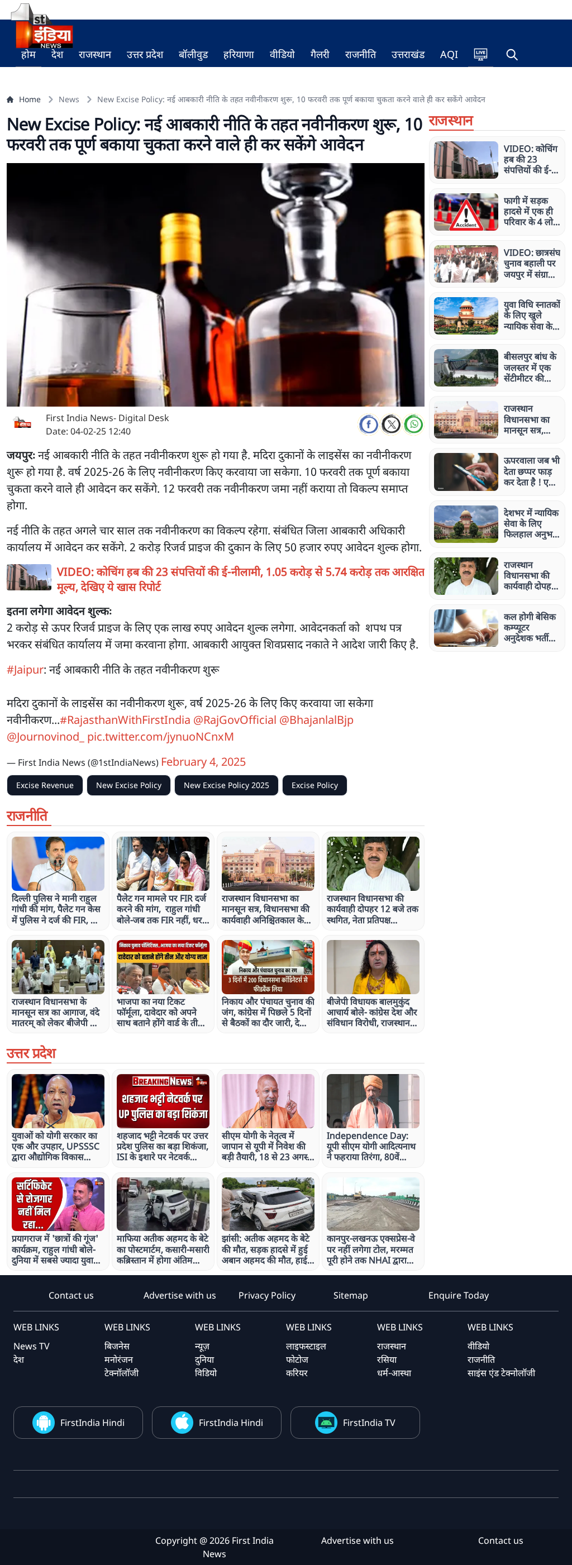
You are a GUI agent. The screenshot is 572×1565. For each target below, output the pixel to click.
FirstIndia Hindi (92, 1422)
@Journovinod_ (45, 736)
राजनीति (360, 54)
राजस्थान (95, 54)
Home (30, 99)
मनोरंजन (118, 1359)
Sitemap (350, 1295)
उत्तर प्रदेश (145, 54)
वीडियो (282, 54)
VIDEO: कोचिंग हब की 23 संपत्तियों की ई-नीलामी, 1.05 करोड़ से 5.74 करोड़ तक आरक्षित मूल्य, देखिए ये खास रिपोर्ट (241, 579)
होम (28, 54)
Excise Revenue (45, 785)
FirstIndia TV (369, 1422)
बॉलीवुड (193, 54)
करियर (297, 1373)
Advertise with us (180, 1295)
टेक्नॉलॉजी (121, 1373)
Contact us (71, 1295)
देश (57, 54)
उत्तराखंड (408, 54)
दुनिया (204, 1359)
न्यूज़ (202, 1346)
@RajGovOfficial (235, 719)
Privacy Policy (267, 1295)
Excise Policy (315, 785)
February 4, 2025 (203, 761)
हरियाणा (238, 54)
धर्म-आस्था (394, 1373)
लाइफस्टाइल (306, 1346)
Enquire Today (458, 1295)
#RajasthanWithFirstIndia (125, 719)
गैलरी (320, 54)
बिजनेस (117, 1346)
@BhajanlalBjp (316, 719)
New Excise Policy (128, 785)
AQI (449, 54)
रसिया (387, 1359)
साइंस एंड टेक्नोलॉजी (501, 1373)
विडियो (206, 1373)
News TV (31, 1346)
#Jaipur (25, 669)
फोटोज (297, 1359)
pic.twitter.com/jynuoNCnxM (160, 736)
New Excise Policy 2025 (226, 785)
